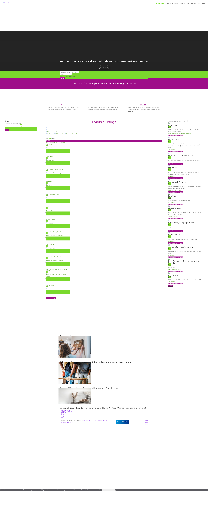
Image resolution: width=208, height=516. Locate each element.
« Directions (171, 135)
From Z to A (55, 142)
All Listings (70, 422)
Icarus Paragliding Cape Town (55, 232)
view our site (171, 149)
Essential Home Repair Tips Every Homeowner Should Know (89, 388)
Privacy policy (111, 490)
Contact (193, 3)
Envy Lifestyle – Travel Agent (54, 169)
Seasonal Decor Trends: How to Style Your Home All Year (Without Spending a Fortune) (103, 407)
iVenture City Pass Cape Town (55, 257)
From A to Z (49, 142)
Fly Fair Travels (50, 219)
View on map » (179, 135)
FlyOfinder (49, 182)
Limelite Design (88, 420)
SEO (75, 107)
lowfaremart (171, 202)
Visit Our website (173, 216)
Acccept (105, 490)
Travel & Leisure (160, 3)
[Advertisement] (104, 18)
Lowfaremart (50, 207)
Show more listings (50, 298)
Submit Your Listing (172, 3)
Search (62, 78)
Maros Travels (50, 285)
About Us (182, 3)
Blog (199, 3)
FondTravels (49, 157)
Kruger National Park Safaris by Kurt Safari (180, 133)
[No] (115, 490)
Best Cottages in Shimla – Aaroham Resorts (56, 270)
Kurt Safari (49, 144)
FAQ (188, 3)
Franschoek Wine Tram (53, 194)
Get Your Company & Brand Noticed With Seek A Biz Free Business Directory (104, 61)
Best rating (62, 142)
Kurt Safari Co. (50, 244)
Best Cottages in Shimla (174, 269)
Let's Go (103, 67)
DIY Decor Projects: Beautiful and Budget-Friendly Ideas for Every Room (95, 361)
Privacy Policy (97, 420)
